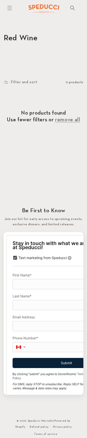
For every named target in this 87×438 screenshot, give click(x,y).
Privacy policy (62, 427)
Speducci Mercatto (41, 421)
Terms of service (45, 434)
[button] (9, 8)
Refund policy (39, 427)
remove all (67, 120)
